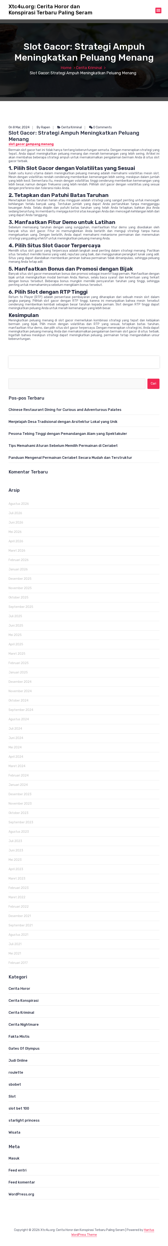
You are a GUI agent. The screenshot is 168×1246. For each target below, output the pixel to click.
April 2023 (16, 869)
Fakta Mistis (19, 1036)
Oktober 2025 (18, 597)
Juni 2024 (16, 738)
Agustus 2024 (19, 719)
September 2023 (21, 822)
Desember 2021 (20, 916)
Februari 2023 (19, 888)
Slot (12, 1096)
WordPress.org (21, 1194)
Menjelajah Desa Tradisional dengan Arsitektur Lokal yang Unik (63, 422)
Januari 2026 (18, 569)
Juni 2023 (16, 850)
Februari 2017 (18, 963)
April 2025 (16, 644)
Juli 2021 (15, 944)
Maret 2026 (17, 551)
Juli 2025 (15, 616)
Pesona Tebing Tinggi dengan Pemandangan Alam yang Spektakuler (68, 434)
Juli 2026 (15, 513)
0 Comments (102, 127)
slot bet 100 (19, 1108)
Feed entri (17, 1170)
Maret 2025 (17, 654)
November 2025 (20, 588)
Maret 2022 (17, 897)
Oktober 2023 (18, 813)
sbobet (15, 1084)
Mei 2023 (15, 860)
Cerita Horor (19, 989)
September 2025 (21, 607)
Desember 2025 (20, 579)
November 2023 (20, 803)
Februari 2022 (19, 907)
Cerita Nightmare (24, 1024)
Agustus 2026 (19, 504)
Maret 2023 (17, 878)
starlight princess (24, 1120)
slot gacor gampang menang (31, 144)
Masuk (14, 1158)
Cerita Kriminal (89, 67)
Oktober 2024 (18, 700)
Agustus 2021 (18, 935)
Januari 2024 (18, 785)
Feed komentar (22, 1182)
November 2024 (20, 691)
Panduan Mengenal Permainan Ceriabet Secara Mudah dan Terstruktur (70, 458)
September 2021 (21, 925)
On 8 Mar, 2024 (19, 127)
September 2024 (21, 710)
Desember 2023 (20, 794)
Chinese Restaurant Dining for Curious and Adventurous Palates (65, 410)
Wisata (14, 1132)
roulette (16, 1072)
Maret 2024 (17, 766)
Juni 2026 (16, 522)
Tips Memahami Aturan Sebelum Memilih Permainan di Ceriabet (63, 446)
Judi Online (18, 1060)
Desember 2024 (20, 682)
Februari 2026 (19, 560)
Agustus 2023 (19, 832)
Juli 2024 (15, 729)
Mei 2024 (15, 747)
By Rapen (43, 127)
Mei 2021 (15, 953)
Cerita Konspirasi (23, 1000)
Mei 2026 (15, 532)
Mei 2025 (15, 635)
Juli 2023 (15, 841)
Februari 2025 (19, 663)
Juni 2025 (16, 625)
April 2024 (16, 757)
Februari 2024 (19, 775)
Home (66, 67)
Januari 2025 (18, 672)
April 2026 (16, 541)
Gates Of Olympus (24, 1048)
